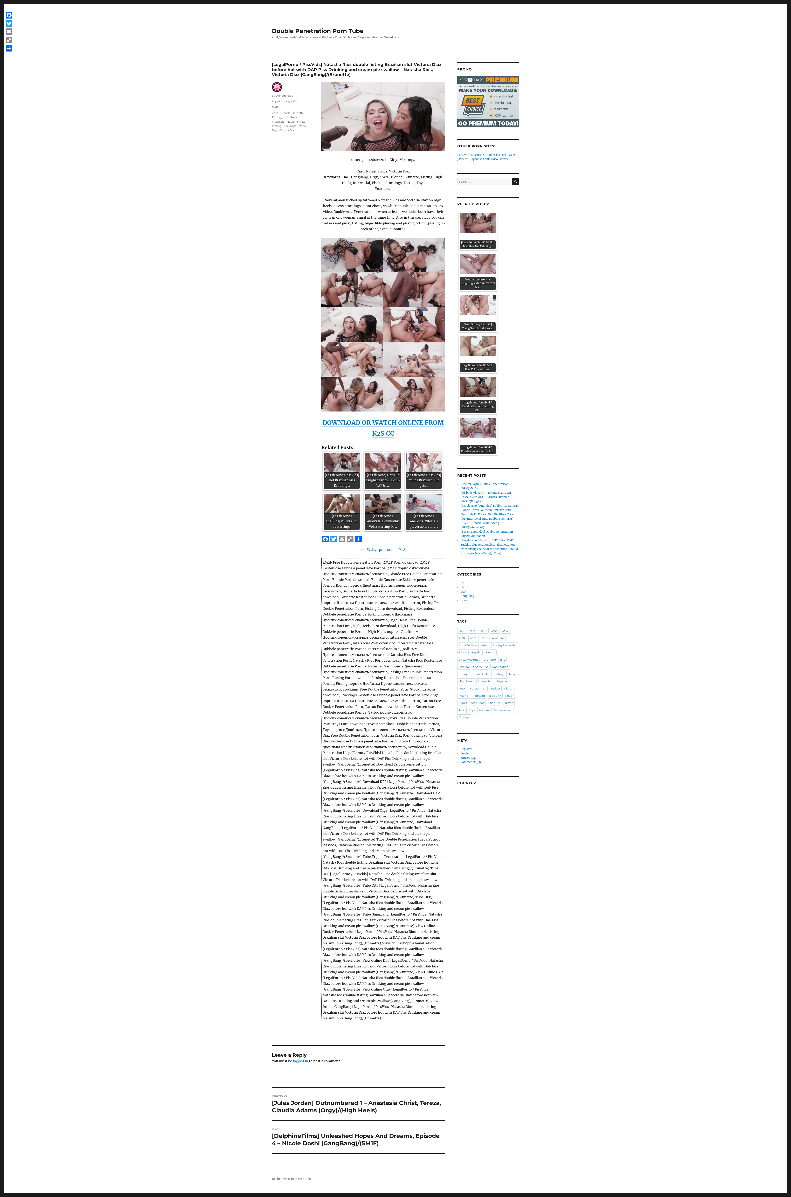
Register (466, 749)
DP (462, 587)
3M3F (505, 630)
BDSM (463, 652)
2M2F (472, 630)
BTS (502, 659)
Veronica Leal (503, 710)
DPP (463, 591)
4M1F (462, 638)
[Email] (9, 32)
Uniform (484, 710)
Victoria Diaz (287, 130)
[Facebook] (9, 15)
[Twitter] (9, 23)
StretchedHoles (282, 95)
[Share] (9, 48)
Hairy (511, 674)
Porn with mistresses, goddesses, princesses (486, 155)
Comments (471, 762)
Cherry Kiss (480, 666)
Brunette (298, 113)
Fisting (276, 117)
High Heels (289, 117)
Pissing (277, 126)
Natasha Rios (295, 121)
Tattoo (301, 126)
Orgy (464, 600)
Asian (485, 645)
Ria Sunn (495, 695)
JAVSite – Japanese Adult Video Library (482, 159)
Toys (274, 130)
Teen (462, 710)
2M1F (462, 630)
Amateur (498, 638)
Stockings (289, 126)
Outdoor (494, 688)
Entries (468, 758)
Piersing (509, 688)
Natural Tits (477, 688)
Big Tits (476, 652)
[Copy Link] (9, 40)
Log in (465, 753)
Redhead (479, 695)
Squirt (463, 703)
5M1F (484, 638)
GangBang (467, 596)
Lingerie (501, 681)
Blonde (285, 113)
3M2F (494, 630)
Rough (509, 695)
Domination (500, 666)
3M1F (484, 630)
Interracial (279, 121)
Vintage (464, 717)
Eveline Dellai (481, 674)
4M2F (275, 113)
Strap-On (494, 703)
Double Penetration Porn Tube (318, 30)
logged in (300, 1061)
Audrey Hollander (505, 645)
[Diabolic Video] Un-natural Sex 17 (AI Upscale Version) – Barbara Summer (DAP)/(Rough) (486, 497)
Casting (464, 666)
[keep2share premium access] (488, 101)
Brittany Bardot (469, 659)
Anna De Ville (468, 645)
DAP (275, 107)
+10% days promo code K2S (383, 550)
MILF (462, 688)
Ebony (463, 674)
